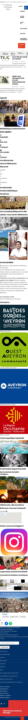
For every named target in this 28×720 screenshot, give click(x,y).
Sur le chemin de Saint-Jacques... (9, 473)
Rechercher (5, 647)
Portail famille (6, 187)
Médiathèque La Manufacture (12, 129)
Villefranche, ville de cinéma (12, 505)
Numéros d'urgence (5, 695)
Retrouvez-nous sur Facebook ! (13, 508)
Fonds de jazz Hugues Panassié (13, 469)
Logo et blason (4, 693)
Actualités (22, 61)
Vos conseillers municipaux (5, 53)
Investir (22, 33)
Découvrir (4, 166)
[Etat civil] (0, 140)
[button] (26, 8)
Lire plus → (20, 92)
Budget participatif (21, 53)
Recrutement (3, 691)
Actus (21, 6)
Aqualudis (4, 137)
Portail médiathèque (8, 191)
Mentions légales (5, 697)
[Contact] (0, 155)
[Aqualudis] (0, 135)
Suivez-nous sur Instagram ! (12, 526)
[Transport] (0, 145)
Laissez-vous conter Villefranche (14, 214)
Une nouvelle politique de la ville (13, 211)
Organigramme (4, 689)
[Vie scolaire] (1, 150)
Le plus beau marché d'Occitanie (13, 571)
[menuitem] (22, 17)
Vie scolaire (4, 152)
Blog (1, 670)
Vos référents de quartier (13, 54)
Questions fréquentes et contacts (11, 682)
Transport (4, 147)
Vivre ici (21, 23)
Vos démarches (6, 160)
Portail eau (4, 194)
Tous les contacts (5, 686)
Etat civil (3, 142)
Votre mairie (22, 16)
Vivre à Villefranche (8, 163)
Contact (3, 157)
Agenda (22, 11)
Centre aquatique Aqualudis (12, 438)
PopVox (21, 45)
